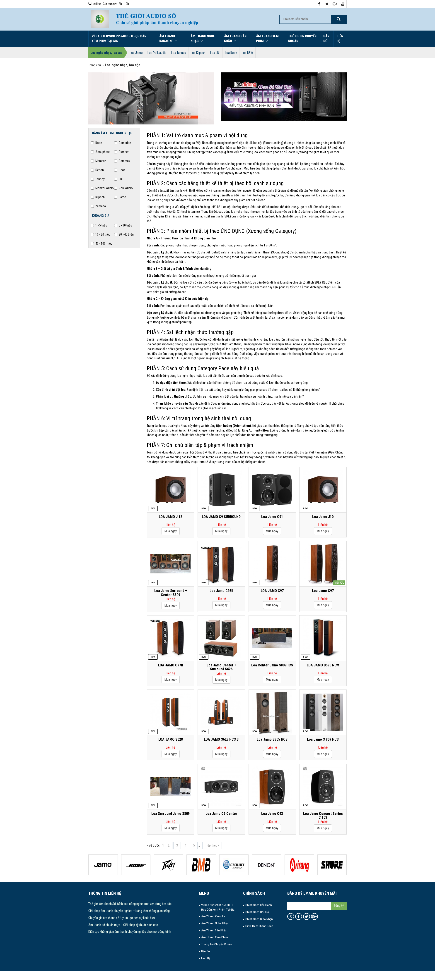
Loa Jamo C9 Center (221, 814)
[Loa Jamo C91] (272, 490)
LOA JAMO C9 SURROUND (221, 517)
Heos (122, 170)
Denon (99, 170)
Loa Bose (231, 53)
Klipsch (100, 197)
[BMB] (201, 865)
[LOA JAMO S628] (170, 712)
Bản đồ (326, 38)
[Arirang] (299, 865)
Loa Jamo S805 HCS (272, 739)
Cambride (125, 143)
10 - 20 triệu (102, 234)
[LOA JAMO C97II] (170, 638)
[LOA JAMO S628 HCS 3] (221, 712)
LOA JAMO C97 (272, 591)
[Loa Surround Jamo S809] (170, 786)
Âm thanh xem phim (267, 38)
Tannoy (100, 179)
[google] (335, 4)
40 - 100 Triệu (103, 243)
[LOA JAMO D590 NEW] (323, 638)
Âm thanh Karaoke (167, 38)
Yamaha (100, 206)
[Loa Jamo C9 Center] (221, 786)
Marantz (100, 161)
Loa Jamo (136, 53)
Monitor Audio (104, 188)
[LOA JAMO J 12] (170, 490)
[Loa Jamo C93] (272, 786)
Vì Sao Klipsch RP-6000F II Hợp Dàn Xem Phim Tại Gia (119, 38)
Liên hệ (340, 38)
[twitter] (327, 4)
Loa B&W (247, 53)
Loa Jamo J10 (323, 517)
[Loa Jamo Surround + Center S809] (170, 563)
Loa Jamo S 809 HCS (323, 739)
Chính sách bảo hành (258, 905)
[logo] (99, 19)
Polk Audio (126, 188)
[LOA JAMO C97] (272, 564)
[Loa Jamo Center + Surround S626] (221, 638)
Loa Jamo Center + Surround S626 (221, 667)
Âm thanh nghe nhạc (203, 38)
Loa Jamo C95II (221, 591)
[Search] (338, 19)
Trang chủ (94, 65)
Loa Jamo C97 (323, 591)
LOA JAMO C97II (170, 665)
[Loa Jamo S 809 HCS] (323, 712)
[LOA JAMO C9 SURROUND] (221, 490)
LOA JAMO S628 (170, 739)
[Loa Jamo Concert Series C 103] (323, 786)
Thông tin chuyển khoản (302, 38)
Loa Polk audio (157, 53)
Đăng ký (339, 905)
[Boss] (136, 865)
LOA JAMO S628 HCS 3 (221, 739)
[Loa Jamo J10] (323, 490)
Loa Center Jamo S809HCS (272, 665)
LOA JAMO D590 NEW (323, 665)
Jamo (122, 197)
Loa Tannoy (178, 53)
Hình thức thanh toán (259, 926)
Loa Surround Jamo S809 (170, 814)
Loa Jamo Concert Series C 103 (323, 816)
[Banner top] (193, 19)
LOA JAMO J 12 (170, 517)
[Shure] (332, 865)
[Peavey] (168, 865)
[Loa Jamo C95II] (221, 564)
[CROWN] (234, 865)
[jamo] (103, 865)
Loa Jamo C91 (272, 517)
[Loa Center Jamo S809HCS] (272, 638)
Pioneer (124, 152)
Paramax (124, 161)
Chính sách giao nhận (259, 919)
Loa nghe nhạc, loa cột (106, 53)
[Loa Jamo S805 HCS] (272, 712)
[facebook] (319, 4)
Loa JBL (215, 53)
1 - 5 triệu (101, 225)
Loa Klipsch (198, 53)
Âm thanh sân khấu (235, 38)
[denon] (267, 865)
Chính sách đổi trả (257, 912)
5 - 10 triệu (125, 225)
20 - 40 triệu (126, 234)
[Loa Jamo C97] (323, 564)
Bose (98, 143)
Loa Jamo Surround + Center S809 (170, 593)
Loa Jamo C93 (272, 814)
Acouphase (102, 152)
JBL (121, 179)
